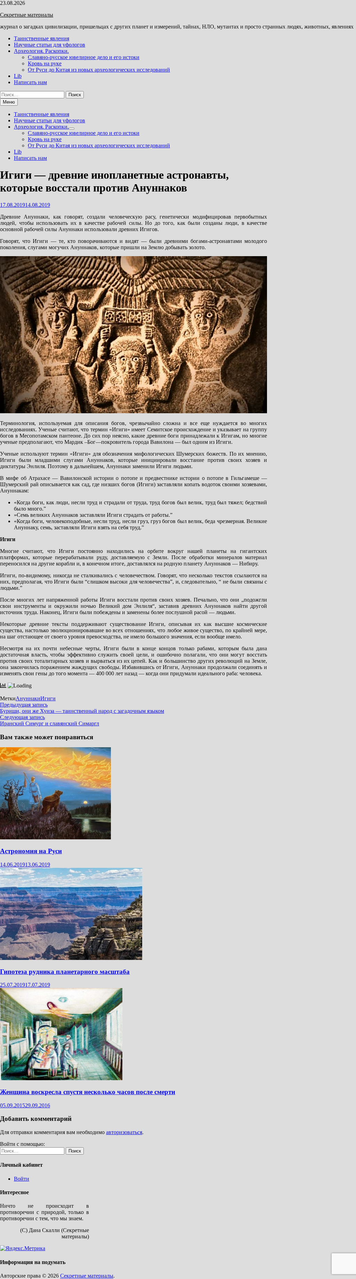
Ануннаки (28, 698)
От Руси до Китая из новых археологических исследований (99, 70)
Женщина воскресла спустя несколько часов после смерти (87, 1091)
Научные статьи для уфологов (49, 45)
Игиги (48, 698)
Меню (9, 102)
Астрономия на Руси (31, 851)
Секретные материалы (26, 15)
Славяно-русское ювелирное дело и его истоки (83, 57)
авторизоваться (124, 1132)
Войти (21, 1179)
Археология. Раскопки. (41, 51)
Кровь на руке (45, 63)
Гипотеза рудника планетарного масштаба (65, 971)
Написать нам (30, 82)
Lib (18, 76)
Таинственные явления (41, 38)
